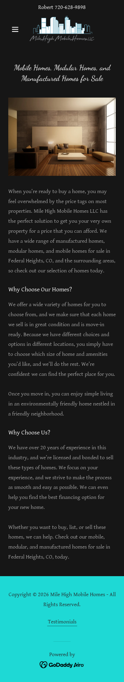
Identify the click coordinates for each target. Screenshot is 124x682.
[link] (62, 29)
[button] (16, 29)
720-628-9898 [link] (70, 7)
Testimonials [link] (62, 622)
